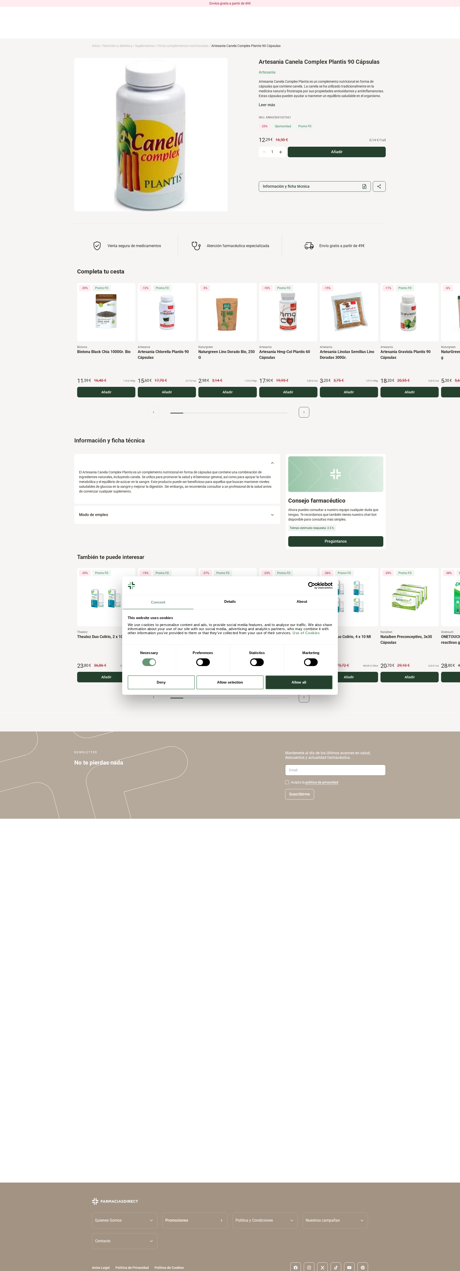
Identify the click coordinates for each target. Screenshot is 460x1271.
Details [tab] (230, 601)
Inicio (96, 46)
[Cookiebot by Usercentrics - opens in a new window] (312, 585)
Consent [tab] (158, 602)
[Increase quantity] (280, 152)
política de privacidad (321, 782)
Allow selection (230, 682)
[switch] (203, 662)
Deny (161, 682)
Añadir (106, 392)
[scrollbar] (228, 413)
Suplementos (145, 46)
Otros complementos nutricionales (182, 46)
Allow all (299, 682)
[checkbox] (287, 782)
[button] (195, 1220)
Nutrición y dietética (117, 46)
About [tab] (302, 601)
